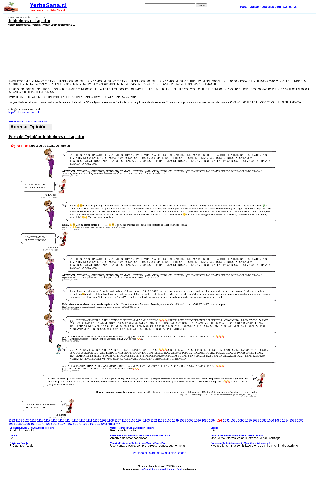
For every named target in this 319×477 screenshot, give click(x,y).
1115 (61, 420)
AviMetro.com (167, 469)
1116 (54, 420)
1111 (89, 420)
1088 (256, 420)
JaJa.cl (156, 469)
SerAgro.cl (145, 469)
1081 (11, 423)
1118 (40, 420)
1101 (161, 420)
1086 (270, 420)
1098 (182, 420)
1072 (78, 423)
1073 (71, 423)
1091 (233, 420)
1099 (175, 420)
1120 (26, 420)
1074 (63, 423)
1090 (241, 420)
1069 (100, 423)
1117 (47, 420)
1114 (68, 420)
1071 (85, 423)
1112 (82, 420)
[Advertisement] (121, 53)
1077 (41, 423)
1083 (292, 420)
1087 (263, 420)
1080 (19, 423)
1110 (96, 420)
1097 (190, 420)
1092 (226, 420)
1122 (11, 420)
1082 (300, 420)
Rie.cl (179, 469)
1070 (93, 423)
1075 (56, 423)
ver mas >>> (154, 434)
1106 (125, 420)
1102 (153, 420)
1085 (278, 420)
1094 (212, 420)
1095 (205, 420)
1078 (34, 423)
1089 (248, 420)
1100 (168, 420)
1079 (26, 423)
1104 (139, 420)
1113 (75, 420)
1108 (110, 420)
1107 (117, 420)
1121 (19, 420)
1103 (146, 420)
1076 (48, 423)
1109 (103, 420)
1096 (197, 420)
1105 (132, 420)
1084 (285, 420)
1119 (33, 420)
